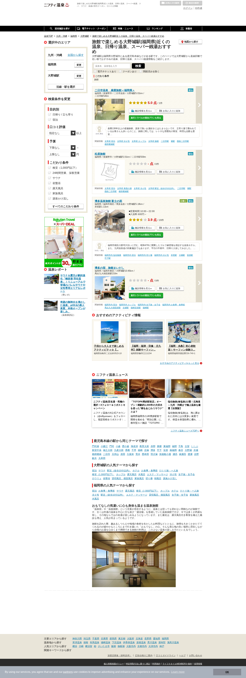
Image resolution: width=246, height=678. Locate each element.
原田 (122, 454)
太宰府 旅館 (153, 141)
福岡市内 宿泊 (129, 255)
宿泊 (94, 470)
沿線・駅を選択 (65, 86)
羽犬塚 (154, 454)
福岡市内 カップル (127, 305)
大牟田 (101, 458)
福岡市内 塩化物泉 (113, 255)
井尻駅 (174, 255)
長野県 (147, 638)
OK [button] (227, 672)
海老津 (134, 446)
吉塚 (146, 450)
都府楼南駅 (110, 144)
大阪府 (130, 638)
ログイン (188, 8)
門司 (111, 446)
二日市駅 (165, 141)
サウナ (101, 470)
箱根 (86, 642)
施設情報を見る (142, 111)
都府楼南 (96, 454)
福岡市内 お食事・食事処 (173, 305)
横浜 (74, 646)
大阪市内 (131, 646)
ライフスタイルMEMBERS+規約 (177, 664)
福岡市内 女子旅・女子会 (149, 305)
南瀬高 (182, 454)
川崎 (81, 646)
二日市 (106, 454)
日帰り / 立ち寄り (63, 114)
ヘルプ (182, 655)
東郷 (159, 446)
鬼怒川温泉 (173, 642)
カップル (121, 474)
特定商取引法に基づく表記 (138, 664)
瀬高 (175, 454)
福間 (174, 446)
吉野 (196, 454)
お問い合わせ (195, 655)
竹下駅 (108, 258)
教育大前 (144, 446)
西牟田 (145, 454)
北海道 (139, 638)
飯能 (113, 646)
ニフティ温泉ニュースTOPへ (185, 431)
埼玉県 (87, 638)
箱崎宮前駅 (136, 308)
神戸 (161, 646)
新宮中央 (96, 450)
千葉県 (95, 638)
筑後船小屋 (165, 454)
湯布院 (162, 642)
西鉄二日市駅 (183, 141)
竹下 (159, 450)
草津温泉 (77, 642)
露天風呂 (132, 474)
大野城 (188, 450)
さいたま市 (104, 646)
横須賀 (88, 646)
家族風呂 (139, 478)
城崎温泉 (105, 642)
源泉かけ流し (170, 478)
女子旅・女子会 (186, 474)
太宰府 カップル (139, 141)
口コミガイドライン (166, 655)
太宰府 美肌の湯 (124, 188)
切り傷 (149, 478)
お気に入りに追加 (171, 111)
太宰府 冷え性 (123, 141)
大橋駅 (182, 255)
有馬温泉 (94, 642)
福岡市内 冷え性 (161, 255)
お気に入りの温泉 (170, 3)
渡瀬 (190, 454)
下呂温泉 (116, 642)
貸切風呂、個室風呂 (122, 478)
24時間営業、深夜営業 (66, 173)
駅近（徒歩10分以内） (119, 470)
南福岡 (173, 450)
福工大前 (107, 450)
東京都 (121, 638)
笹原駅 (190, 255)
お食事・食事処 (149, 470)
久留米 (130, 454)
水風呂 (141, 474)
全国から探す (76, 54)
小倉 (118, 446)
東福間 (166, 446)
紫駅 (173, 141)
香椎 (127, 450)
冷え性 (173, 474)
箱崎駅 (146, 308)
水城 (195, 450)
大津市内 (153, 646)
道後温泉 (141, 642)
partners (68, 671)
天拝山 (115, 454)
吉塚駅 (126, 308)
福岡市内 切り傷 (145, 255)
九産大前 (119, 450)
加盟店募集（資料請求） (120, 655)
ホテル (136, 470)
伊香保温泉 (129, 642)
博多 (153, 450)
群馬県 (113, 638)
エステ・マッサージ (157, 474)
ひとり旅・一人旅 (168, 470)
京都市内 (142, 646)
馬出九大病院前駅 (113, 308)
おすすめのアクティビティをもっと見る (179, 363)
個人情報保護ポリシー (114, 664)
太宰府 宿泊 (110, 141)
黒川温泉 (152, 642)
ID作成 (198, 8)
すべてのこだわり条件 (65, 206)
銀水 (94, 458)
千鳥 (180, 446)
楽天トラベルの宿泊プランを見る (146, 118)
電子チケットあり (107, 71)
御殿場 (121, 646)
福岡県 (165, 638)
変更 (79, 65)
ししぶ (194, 446)
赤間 (153, 446)
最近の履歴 (192, 3)
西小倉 (125, 446)
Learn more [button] (178, 671)
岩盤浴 (106, 478)
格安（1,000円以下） (103, 474)
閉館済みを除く (151, 71)
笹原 (165, 450)
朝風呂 (157, 478)
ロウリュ (96, 478)
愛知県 (156, 638)
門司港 (95, 446)
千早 (134, 450)
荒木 (138, 454)
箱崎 (140, 450)
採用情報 (198, 664)
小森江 (104, 446)
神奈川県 (77, 638)
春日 (180, 450)
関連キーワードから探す (58, 650)
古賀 (187, 446)
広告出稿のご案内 (143, 655)
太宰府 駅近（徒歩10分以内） (161, 188)
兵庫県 (104, 638)
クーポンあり (130, 71)
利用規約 (156, 664)
